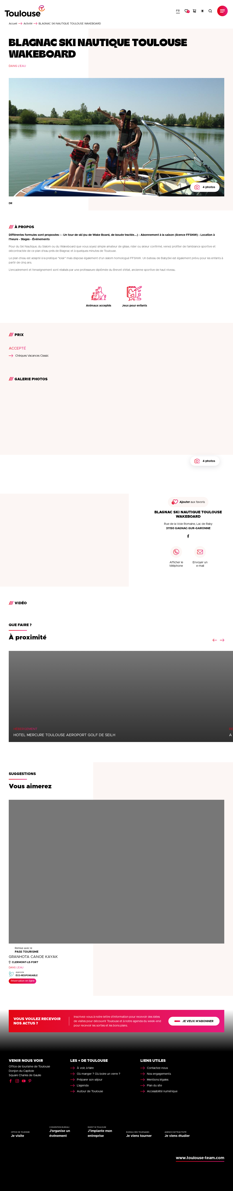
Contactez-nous (157, 1068)
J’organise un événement (59, 1133)
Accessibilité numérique (162, 1091)
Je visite (17, 1136)
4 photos (209, 187)
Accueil (13, 23)
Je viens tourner (139, 1136)
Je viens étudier (177, 1136)
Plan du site (154, 1085)
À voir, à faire (85, 1068)
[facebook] (188, 536)
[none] (178, 11)
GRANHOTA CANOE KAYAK (33, 957)
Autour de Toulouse (90, 1091)
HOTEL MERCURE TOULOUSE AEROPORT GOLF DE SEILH (64, 735)
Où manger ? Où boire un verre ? (98, 1073)
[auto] (202, 11)
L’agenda (82, 1085)
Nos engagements (159, 1073)
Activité (27, 23)
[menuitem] (178, 11)
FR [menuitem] (178, 10)
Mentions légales (157, 1079)
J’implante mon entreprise (100, 1133)
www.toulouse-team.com (200, 1158)
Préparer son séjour (89, 1079)
